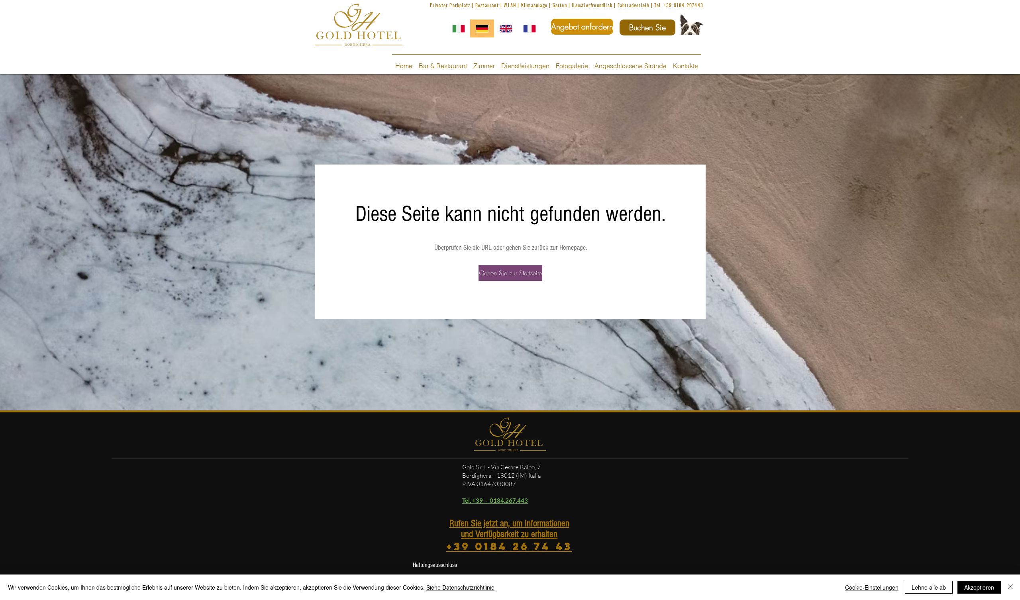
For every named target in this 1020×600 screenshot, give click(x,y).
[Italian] (458, 28)
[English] (506, 28)
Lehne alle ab (929, 587)
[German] (482, 28)
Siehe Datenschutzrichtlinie (460, 587)
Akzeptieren (979, 587)
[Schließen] (1010, 587)
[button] (510, 273)
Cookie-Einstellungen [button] (871, 587)
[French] (529, 28)
